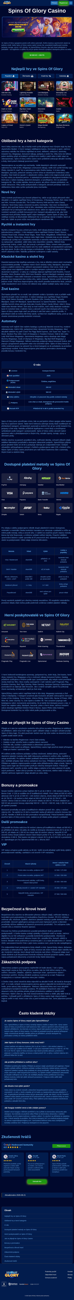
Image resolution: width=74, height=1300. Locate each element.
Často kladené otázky (12, 1256)
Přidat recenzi (61, 1146)
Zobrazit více (37, 1181)
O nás (6, 1225)
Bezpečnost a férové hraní (13, 1247)
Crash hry (44, 76)
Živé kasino (26, 76)
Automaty (62, 76)
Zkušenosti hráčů (10, 1261)
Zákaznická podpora (11, 1252)
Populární (8, 76)
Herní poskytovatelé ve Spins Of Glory (18, 1234)
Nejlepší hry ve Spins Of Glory (15, 1216)
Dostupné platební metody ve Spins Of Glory (20, 1229)
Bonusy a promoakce (12, 1243)
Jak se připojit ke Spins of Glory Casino (18, 1238)
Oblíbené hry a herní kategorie (15, 1221)
